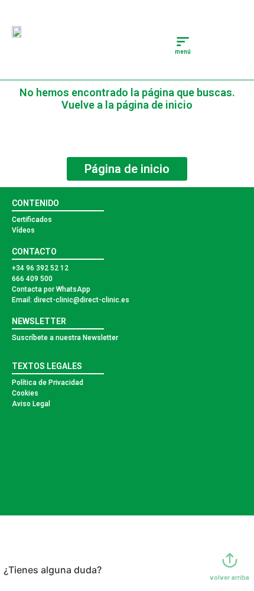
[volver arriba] (230, 560)
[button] (183, 43)
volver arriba (229, 578)
